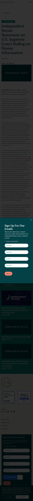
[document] (16, 250)
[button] (30, 219)
